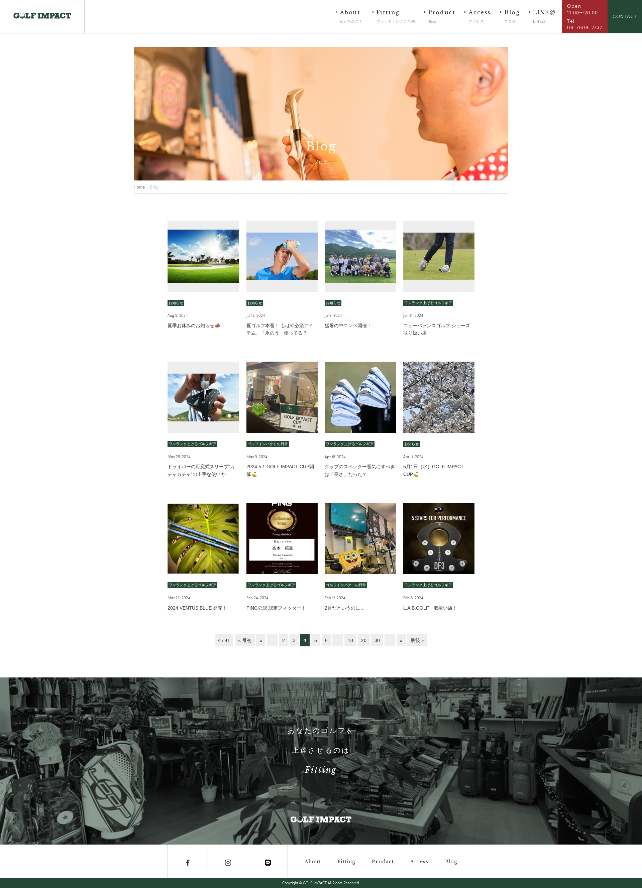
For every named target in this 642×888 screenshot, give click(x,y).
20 (363, 640)
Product (441, 16)
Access (479, 16)
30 (377, 640)
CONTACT (625, 16)
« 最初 (244, 640)
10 (350, 640)
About (351, 16)
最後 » (417, 640)
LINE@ (544, 16)
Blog (512, 16)
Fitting (396, 16)
